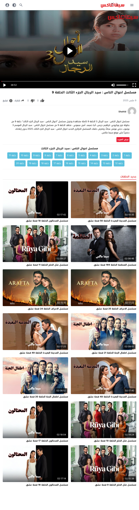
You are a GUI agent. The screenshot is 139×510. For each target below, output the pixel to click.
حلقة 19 (32, 163)
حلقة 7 (59, 155)
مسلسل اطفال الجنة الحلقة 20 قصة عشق (45, 397)
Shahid (122, 111)
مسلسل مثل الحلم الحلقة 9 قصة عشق (115, 485)
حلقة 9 (36, 155)
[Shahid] (132, 115)
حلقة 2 (116, 155)
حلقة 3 (104, 155)
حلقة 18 (45, 163)
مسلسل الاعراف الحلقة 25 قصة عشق (116, 309)
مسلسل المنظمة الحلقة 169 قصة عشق (115, 265)
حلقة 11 (12, 155)
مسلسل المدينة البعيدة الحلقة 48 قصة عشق (112, 397)
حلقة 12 (119, 163)
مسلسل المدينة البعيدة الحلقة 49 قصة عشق (43, 353)
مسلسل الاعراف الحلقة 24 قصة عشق (48, 309)
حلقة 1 (127, 155)
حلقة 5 (81, 155)
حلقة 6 (70, 155)
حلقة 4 (93, 155)
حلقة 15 (82, 163)
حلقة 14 (94, 163)
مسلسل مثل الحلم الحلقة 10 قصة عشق (115, 441)
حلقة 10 (24, 155)
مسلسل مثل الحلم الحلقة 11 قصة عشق (47, 265)
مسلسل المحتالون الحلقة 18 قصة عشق (47, 221)
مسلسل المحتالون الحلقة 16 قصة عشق (47, 485)
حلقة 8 (48, 155)
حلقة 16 (69, 163)
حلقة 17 (57, 163)
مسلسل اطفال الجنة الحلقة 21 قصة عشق (114, 353)
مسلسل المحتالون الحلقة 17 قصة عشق (47, 441)
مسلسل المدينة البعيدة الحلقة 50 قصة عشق (112, 221)
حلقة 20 (20, 163)
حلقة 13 (107, 163)
